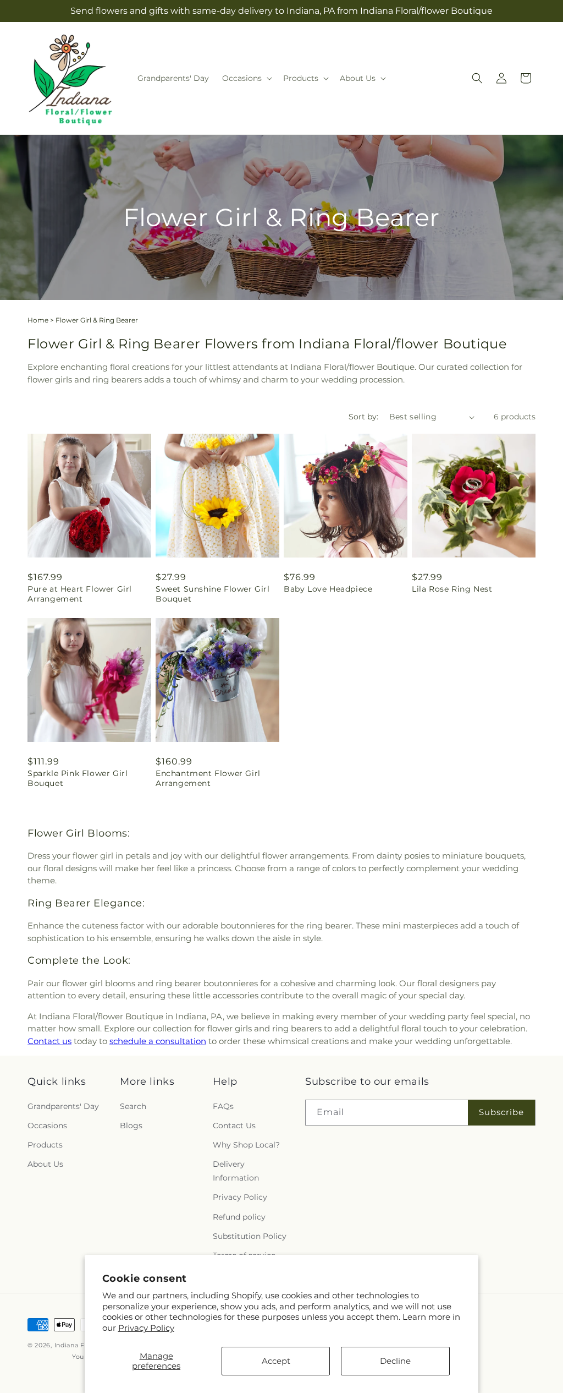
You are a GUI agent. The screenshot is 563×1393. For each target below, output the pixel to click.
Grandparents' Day (63, 1106)
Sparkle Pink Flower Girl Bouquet (77, 778)
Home (37, 320)
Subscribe (501, 1112)
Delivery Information (236, 1171)
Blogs (131, 1125)
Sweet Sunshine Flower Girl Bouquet (213, 594)
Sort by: (363, 417)
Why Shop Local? (246, 1145)
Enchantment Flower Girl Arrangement (208, 778)
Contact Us (234, 1125)
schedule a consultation (157, 1041)
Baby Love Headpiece (328, 589)
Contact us (49, 1041)
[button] (246, 78)
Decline (395, 1361)
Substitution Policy (249, 1236)
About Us (45, 1164)
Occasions (47, 1125)
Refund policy (239, 1217)
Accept (276, 1361)
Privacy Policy (146, 1328)
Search (133, 1106)
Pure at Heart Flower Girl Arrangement (79, 594)
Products (45, 1145)
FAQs (223, 1106)
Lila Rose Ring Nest (452, 589)
